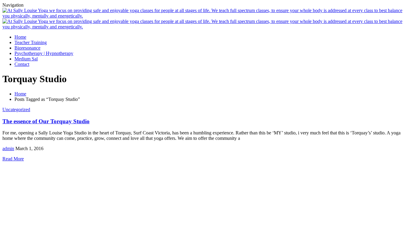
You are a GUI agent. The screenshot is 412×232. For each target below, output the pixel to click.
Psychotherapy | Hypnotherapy (43, 53)
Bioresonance (27, 47)
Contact (21, 64)
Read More (13, 158)
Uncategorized (16, 109)
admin (8, 148)
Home (20, 37)
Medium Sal (26, 58)
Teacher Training (30, 42)
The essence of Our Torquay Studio (46, 121)
